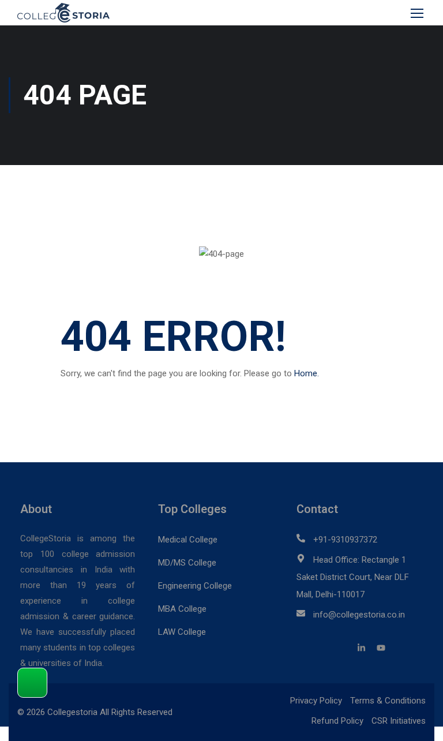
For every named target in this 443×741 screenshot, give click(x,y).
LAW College (182, 632)
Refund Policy (337, 721)
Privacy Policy (316, 700)
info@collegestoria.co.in (359, 614)
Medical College (187, 539)
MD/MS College (187, 562)
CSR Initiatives (398, 721)
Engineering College (195, 586)
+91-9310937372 (345, 539)
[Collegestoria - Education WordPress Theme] (69, 13)
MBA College (182, 609)
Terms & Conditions (388, 700)
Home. (306, 373)
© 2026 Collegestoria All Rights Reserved (94, 712)
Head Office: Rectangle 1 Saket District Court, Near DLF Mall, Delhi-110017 (352, 577)
